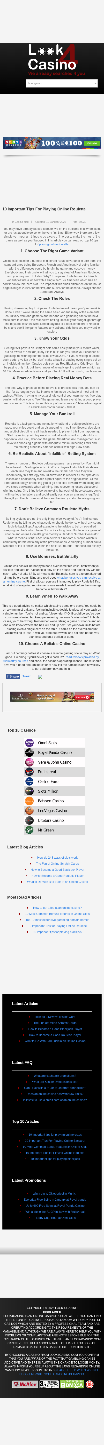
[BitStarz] (54, 820)
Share (13, 676)
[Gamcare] (49, 1384)
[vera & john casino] (54, 761)
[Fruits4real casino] (54, 771)
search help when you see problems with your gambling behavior (59, 1372)
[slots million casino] (52, 145)
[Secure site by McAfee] (25, 1384)
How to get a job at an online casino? (57, 908)
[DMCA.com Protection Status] (72, 1384)
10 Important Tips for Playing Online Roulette (57, 926)
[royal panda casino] (52, 696)
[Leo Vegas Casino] (54, 810)
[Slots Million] (54, 791)
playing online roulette (53, 244)
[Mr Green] (54, 829)
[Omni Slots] (54, 742)
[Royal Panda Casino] (54, 752)
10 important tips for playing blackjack (57, 932)
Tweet (26, 676)
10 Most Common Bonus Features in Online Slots (57, 914)
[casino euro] (54, 781)
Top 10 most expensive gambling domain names (57, 920)
